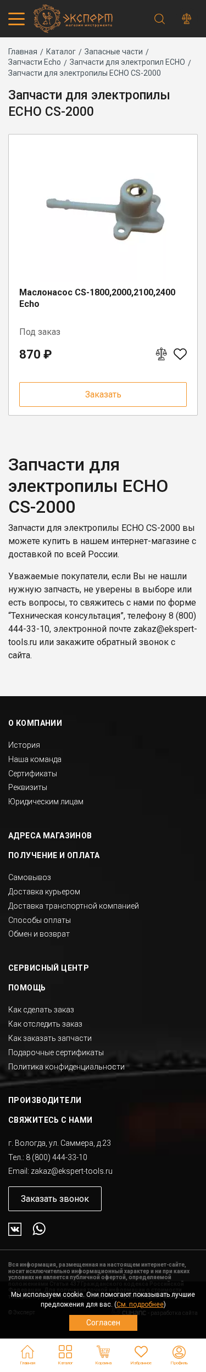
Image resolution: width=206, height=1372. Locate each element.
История (24, 745)
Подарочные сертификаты (56, 1052)
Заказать (103, 394)
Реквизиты (27, 787)
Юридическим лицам (45, 801)
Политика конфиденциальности (66, 1066)
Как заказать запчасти (50, 1038)
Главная (22, 51)
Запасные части (114, 51)
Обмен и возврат (39, 933)
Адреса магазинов (50, 835)
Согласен (103, 1322)
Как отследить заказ (45, 1024)
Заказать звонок (55, 1199)
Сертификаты (32, 773)
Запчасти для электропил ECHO (127, 62)
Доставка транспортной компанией (73, 905)
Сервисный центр (48, 968)
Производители (44, 1100)
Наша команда (35, 759)
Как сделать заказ (41, 1009)
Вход (179, 1352)
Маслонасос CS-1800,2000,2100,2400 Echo (97, 298)
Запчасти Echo (34, 62)
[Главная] (71, 18)
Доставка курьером (44, 891)
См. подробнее (140, 1304)
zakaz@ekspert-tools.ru (72, 1171)
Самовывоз (29, 877)
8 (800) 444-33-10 (56, 1157)
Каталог (61, 51)
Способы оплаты (39, 920)
